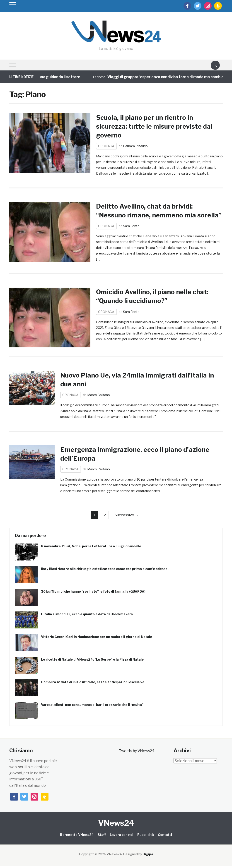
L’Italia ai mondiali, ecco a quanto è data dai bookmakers (87, 614)
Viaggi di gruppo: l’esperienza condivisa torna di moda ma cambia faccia (160, 77)
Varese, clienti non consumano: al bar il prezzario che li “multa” (92, 705)
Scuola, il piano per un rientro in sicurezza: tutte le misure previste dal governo (154, 126)
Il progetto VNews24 (77, 835)
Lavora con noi (121, 835)
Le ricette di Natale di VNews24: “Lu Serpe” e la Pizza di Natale (92, 659)
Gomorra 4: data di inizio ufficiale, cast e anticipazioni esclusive (92, 682)
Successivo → (126, 515)
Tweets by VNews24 (137, 751)
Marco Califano (98, 395)
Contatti (165, 835)
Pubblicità (145, 835)
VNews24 (116, 823)
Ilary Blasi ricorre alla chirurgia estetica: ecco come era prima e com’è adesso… (106, 569)
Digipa (148, 854)
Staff (102, 835)
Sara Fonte (131, 226)
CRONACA (106, 146)
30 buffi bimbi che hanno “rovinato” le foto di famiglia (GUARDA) (93, 591)
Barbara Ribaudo (135, 146)
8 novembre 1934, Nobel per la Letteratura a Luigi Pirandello (91, 546)
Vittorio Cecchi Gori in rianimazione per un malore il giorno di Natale (96, 637)
